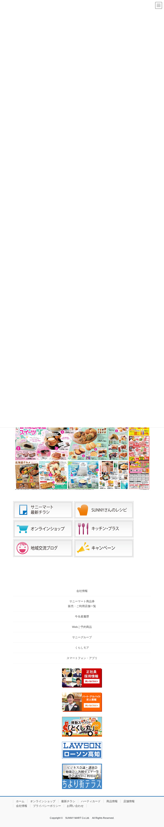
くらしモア (82, 647)
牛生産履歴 (82, 616)
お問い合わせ (75, 805)
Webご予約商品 (82, 626)
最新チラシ (68, 801)
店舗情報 (129, 801)
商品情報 (112, 801)
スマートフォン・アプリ (82, 658)
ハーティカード (91, 801)
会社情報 (82, 590)
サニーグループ (82, 637)
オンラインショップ (42, 801)
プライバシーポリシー (47, 805)
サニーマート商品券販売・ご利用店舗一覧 (82, 603)
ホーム (20, 801)
